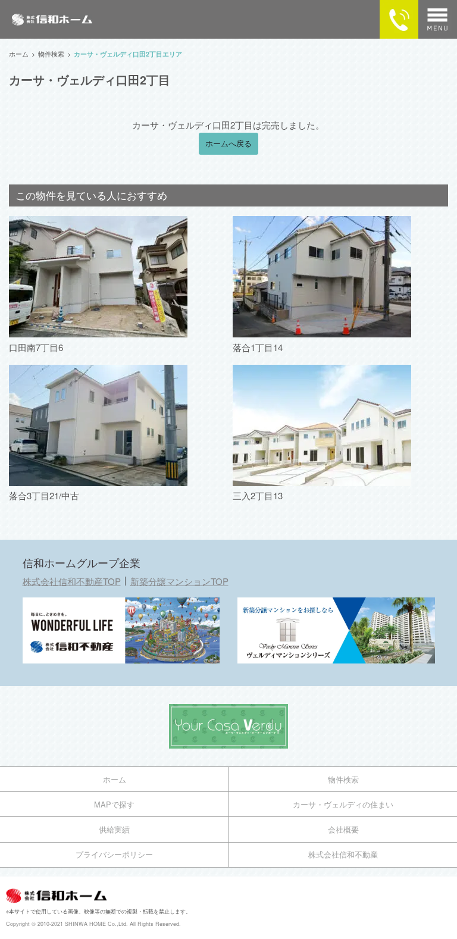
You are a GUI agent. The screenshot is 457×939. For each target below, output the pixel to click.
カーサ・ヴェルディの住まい (343, 804)
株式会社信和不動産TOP (72, 581)
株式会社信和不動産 (343, 854)
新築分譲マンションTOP (179, 581)
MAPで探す (114, 804)
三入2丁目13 (258, 495)
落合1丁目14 (258, 347)
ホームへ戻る (228, 143)
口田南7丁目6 (36, 347)
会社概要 (343, 829)
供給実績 (114, 829)
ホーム (114, 779)
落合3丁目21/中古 (44, 495)
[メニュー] (437, 19)
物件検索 (343, 779)
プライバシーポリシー (114, 854)
